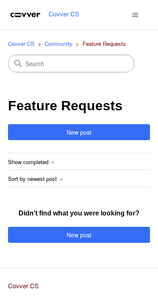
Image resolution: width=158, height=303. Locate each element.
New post (79, 132)
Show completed (29, 162)
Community (58, 44)
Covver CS (21, 44)
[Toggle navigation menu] (135, 15)
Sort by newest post (33, 179)
